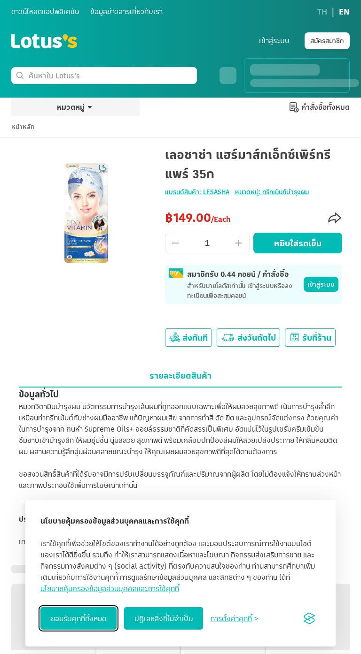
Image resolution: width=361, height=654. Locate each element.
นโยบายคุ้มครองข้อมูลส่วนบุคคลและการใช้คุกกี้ (109, 588)
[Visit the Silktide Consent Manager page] (309, 618)
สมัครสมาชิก (327, 40)
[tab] (180, 375)
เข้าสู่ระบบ (321, 284)
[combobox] (111, 75)
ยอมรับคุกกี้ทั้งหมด (78, 618)
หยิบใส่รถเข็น (298, 243)
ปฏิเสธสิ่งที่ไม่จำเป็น (163, 618)
